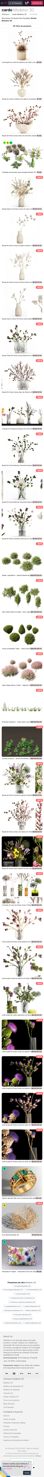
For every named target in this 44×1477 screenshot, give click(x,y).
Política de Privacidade (12, 1433)
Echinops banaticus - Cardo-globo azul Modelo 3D (19, 722)
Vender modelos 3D (10, 1397)
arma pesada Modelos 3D (22, 1319)
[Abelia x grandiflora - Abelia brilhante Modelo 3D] (22, 558)
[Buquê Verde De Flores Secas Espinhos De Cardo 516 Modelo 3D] (22, 338)
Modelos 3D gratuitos (11, 1390)
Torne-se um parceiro (11, 1400)
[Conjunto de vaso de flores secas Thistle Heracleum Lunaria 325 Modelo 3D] (22, 888)
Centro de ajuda (9, 1419)
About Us (7, 1336)
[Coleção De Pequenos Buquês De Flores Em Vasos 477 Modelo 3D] (22, 412)
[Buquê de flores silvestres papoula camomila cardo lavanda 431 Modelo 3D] (22, 778)
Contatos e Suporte (13, 1411)
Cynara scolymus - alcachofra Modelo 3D (16, 758)
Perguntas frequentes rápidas (14, 1423)
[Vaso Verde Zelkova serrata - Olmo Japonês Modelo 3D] (22, 595)
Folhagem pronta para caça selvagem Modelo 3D (19, 172)
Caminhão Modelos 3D (13, 1323)
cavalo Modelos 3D (23, 1294)
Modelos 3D (8, 1383)
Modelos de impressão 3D (13, 1386)
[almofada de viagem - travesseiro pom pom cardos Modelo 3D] (22, 1254)
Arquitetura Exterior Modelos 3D (23, 1298)
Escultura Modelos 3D (23, 1286)
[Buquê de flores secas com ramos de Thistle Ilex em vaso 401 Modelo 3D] (22, 815)
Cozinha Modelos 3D (33, 1290)
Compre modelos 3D (13, 1378)
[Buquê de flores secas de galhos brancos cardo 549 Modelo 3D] (22, 229)
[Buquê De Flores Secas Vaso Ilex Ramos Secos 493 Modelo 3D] (22, 375)
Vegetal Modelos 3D (13, 1306)
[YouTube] (34, 1468)
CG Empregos (8, 1407)
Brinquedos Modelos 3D (14, 1310)
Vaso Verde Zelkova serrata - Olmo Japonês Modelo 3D (21, 612)
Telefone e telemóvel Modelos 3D (22, 1302)
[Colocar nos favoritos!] (39, 58)
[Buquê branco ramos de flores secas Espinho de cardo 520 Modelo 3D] (22, 302)
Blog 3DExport (9, 1404)
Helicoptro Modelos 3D (22, 1315)
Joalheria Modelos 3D (32, 1306)
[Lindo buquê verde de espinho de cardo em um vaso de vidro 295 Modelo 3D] (22, 961)
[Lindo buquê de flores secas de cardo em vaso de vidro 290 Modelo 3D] (22, 1144)
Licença (6, 1426)
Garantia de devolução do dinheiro (16, 1440)
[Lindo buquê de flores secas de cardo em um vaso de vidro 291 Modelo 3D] (22, 1108)
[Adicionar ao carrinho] (35, 58)
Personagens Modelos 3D (13, 1290)
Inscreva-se (37, 3)
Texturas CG (8, 1393)
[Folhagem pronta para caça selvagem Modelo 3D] (22, 155)
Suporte (6, 1416)
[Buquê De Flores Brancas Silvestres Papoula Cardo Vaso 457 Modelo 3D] (22, 448)
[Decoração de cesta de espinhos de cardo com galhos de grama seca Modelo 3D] (22, 45)
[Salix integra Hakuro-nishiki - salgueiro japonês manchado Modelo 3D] (22, 668)
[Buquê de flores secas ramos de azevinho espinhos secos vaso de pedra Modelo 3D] (22, 119)
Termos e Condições (11, 1437)
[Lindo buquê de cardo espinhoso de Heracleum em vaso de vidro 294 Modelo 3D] (22, 998)
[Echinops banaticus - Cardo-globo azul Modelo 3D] (22, 705)
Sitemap (38, 1456)
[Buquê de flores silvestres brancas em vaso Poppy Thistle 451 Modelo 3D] (22, 522)
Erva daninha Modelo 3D (10, 1235)
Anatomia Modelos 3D (32, 1323)
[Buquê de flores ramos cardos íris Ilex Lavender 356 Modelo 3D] (22, 851)
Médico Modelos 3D (33, 1310)
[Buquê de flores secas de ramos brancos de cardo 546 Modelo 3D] (22, 265)
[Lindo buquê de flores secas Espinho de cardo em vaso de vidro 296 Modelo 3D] (22, 925)
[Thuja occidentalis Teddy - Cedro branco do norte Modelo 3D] (22, 632)
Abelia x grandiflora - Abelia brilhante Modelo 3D (18, 575)
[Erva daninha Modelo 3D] (22, 1218)
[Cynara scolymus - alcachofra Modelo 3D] (22, 742)
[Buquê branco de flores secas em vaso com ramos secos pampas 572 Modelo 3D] (22, 192)
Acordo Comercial (10, 1430)
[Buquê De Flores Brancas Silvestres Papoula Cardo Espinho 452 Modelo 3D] (22, 485)
